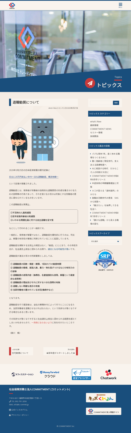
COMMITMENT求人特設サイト (106, 412)
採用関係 (94, 136)
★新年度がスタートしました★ (60, 351)
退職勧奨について (26, 102)
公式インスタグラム (19, 410)
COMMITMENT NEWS (100, 129)
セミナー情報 (96, 132)
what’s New (95, 121)
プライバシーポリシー (20, 415)
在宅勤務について (20, 351)
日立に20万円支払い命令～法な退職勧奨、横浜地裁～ (33, 176)
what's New (52, 108)
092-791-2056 (21, 401)
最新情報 (94, 125)
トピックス (61, 108)
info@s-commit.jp (21, 404)
